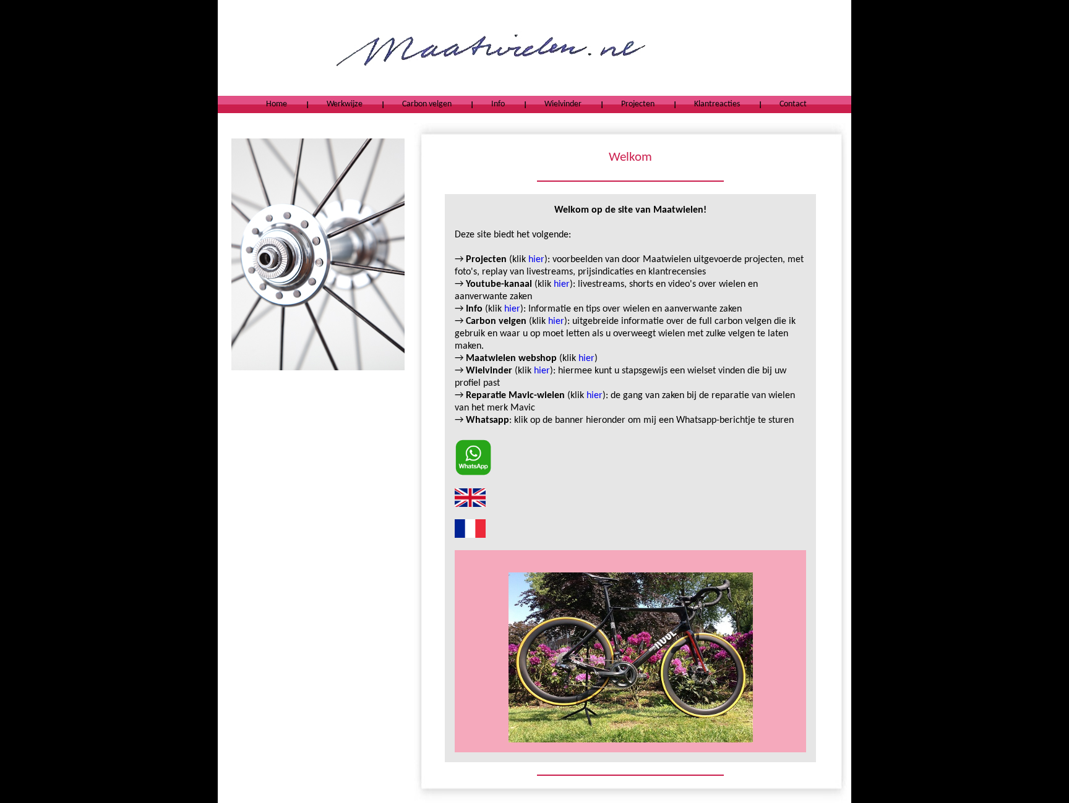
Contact (793, 104)
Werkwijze (345, 104)
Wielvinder (563, 104)
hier (536, 260)
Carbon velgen (427, 104)
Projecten (638, 104)
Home (276, 104)
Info (498, 104)
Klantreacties (717, 104)
